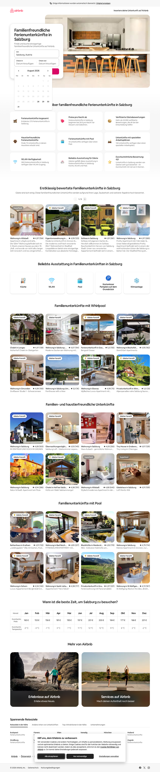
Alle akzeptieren (51, 756)
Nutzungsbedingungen (50, 768)
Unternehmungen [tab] (98, 725)
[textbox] (25, 63)
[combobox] (36, 54)
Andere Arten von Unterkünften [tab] (45, 725)
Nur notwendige (80, 756)
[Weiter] (85, 199)
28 (38, 101)
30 (48, 101)
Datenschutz (33, 768)
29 (43, 101)
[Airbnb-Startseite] (16, 11)
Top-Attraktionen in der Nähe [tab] (74, 725)
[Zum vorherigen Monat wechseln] (18, 71)
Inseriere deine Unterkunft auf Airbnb (131, 10)
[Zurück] (75, 199)
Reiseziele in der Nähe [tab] (19, 725)
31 (18, 107)
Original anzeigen (103, 3)
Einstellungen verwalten (109, 756)
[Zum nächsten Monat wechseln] (48, 71)
